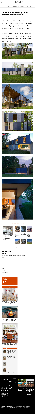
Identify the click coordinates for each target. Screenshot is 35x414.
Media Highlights (11, 385)
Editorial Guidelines (11, 382)
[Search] (1, 2)
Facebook (14, 382)
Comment (4, 257)
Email (3, 270)
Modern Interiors (21, 6)
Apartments (8, 6)
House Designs (14, 6)
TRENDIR (17, 2)
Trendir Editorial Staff (6, 16)
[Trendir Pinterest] (5, 282)
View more (29, 6)
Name (3, 268)
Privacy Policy (10, 388)
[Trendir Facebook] (3, 282)
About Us (10, 379)
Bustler (4, 40)
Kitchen (3, 6)
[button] (17, 51)
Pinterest (14, 385)
